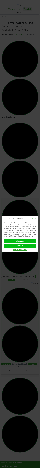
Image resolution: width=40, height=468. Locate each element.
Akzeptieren (20, 241)
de (35, 218)
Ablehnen (20, 246)
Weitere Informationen (20, 250)
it (32, 218)
